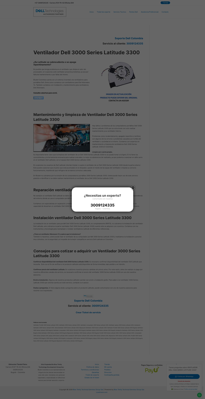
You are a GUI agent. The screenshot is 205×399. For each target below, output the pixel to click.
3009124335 (103, 205)
